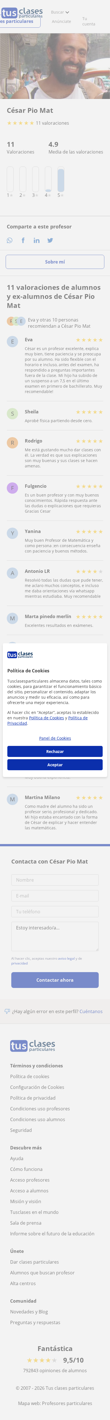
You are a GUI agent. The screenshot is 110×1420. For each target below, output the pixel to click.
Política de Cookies (46, 717)
